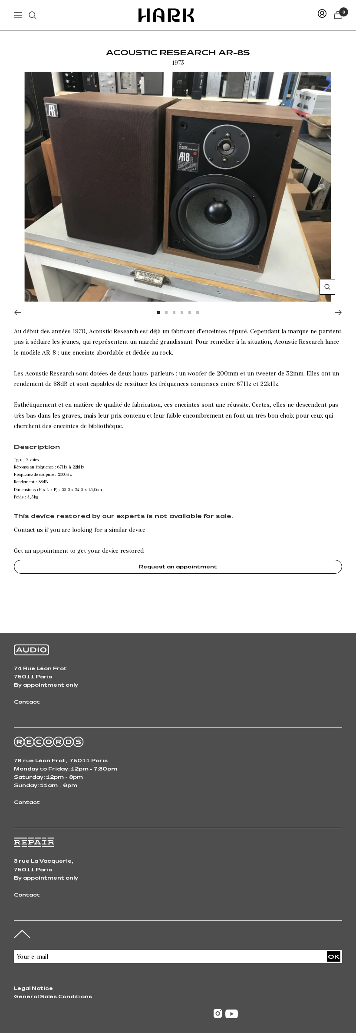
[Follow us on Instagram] (218, 1013)
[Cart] (337, 15)
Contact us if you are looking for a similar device (79, 529)
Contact (27, 701)
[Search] (32, 15)
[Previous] (17, 312)
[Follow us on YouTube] (231, 1014)
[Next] (338, 312)
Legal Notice (33, 988)
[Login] (322, 15)
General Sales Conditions (53, 996)
